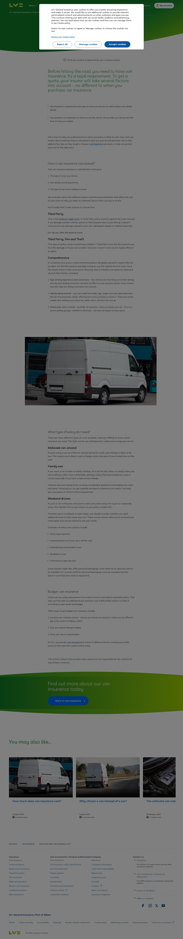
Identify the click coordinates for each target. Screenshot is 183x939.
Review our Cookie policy (63, 36)
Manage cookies (88, 44)
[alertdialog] (91, 27)
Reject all (62, 44)
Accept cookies (117, 44)
